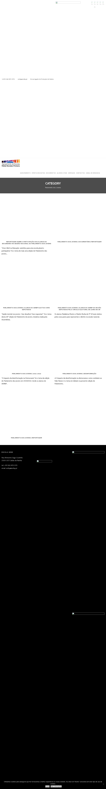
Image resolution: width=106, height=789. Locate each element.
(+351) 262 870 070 (8, 79)
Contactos (80, 173)
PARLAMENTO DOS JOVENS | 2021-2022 (26, 373)
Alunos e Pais (62, 173)
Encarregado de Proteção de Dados (42, 79)
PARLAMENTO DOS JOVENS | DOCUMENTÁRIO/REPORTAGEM (80, 242)
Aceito (47, 786)
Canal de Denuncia (93, 173)
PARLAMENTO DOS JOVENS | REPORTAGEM (26, 438)
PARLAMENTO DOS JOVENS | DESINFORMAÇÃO (79, 373)
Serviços (71, 173)
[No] (103, 784)
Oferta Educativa (38, 173)
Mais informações (56, 786)
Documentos (51, 173)
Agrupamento (25, 173)
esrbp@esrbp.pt (22, 79)
